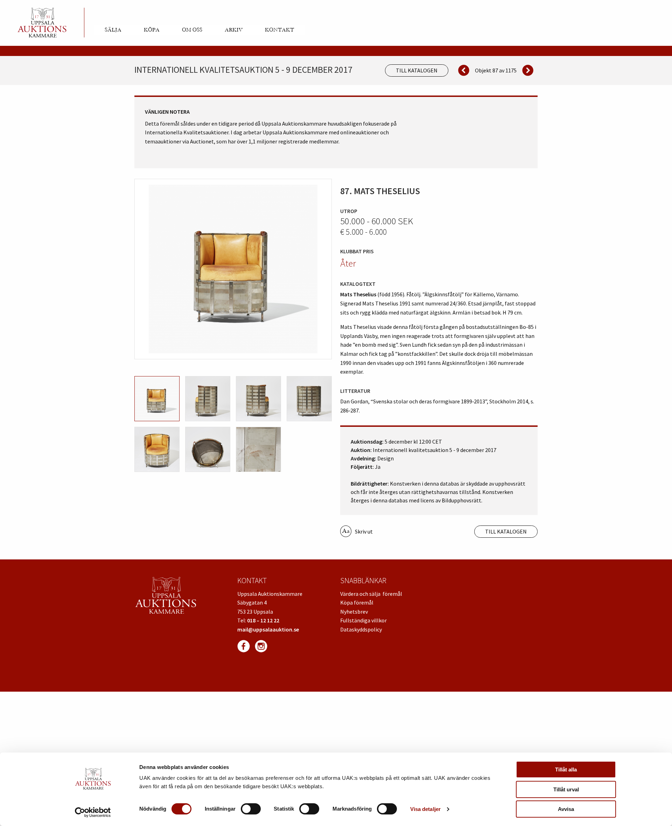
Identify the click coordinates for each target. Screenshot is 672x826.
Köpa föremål (356, 602)
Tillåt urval (566, 789)
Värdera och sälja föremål (371, 593)
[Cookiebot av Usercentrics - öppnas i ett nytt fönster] (93, 812)
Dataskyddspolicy (361, 629)
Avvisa (566, 809)
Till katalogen (417, 70)
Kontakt (279, 30)
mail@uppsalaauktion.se (268, 629)
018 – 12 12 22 (263, 620)
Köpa (152, 30)
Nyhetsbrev (354, 611)
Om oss (192, 30)
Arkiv (234, 30)
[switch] (251, 808)
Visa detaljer (425, 809)
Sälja (113, 30)
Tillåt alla (566, 769)
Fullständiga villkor (363, 620)
